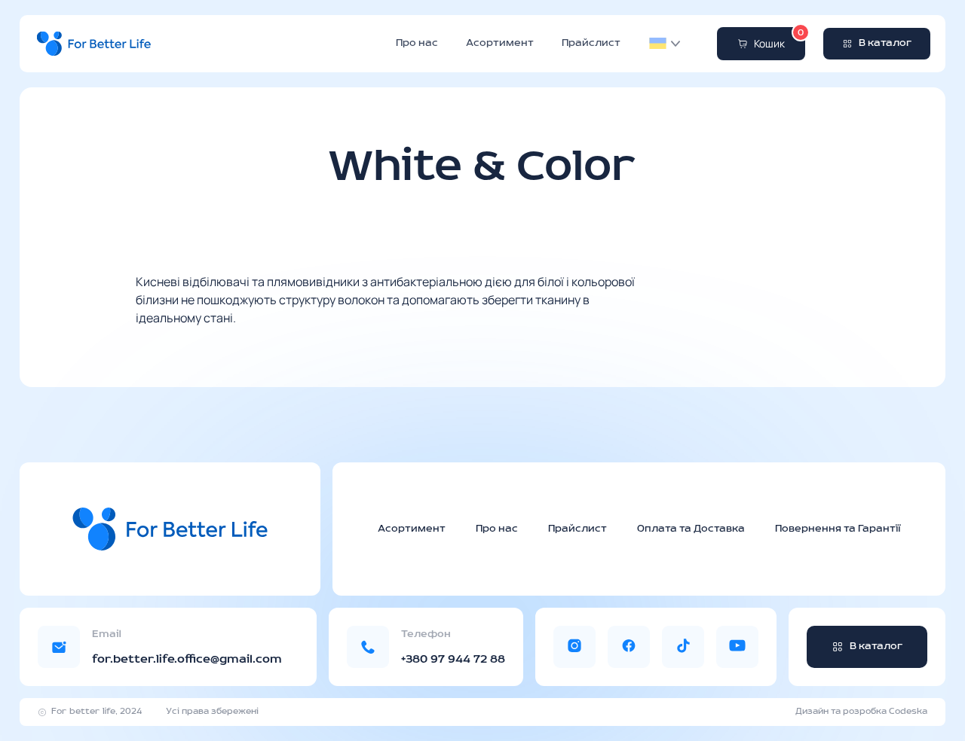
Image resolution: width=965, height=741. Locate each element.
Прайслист (591, 43)
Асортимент (500, 43)
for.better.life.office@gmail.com (187, 660)
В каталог (885, 43)
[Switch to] (657, 44)
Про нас (417, 43)
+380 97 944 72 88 (453, 660)
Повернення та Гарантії (837, 529)
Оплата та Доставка (691, 529)
